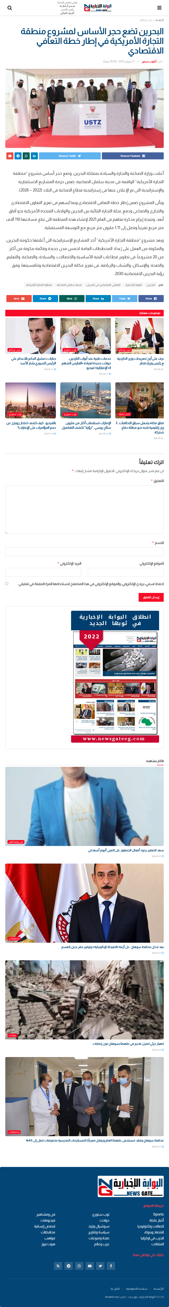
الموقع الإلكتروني (152, 563)
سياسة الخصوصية (136, 1288)
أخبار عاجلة (124, 414)
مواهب (49, 1238)
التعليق (157, 481)
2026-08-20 (158, 369)
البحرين (151, 284)
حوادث (12, 1035)
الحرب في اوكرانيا (152, 1238)
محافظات (14, 938)
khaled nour (112, 1296)
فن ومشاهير (16, 841)
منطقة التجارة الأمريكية (39, 284)
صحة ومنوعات (99, 1238)
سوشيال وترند (98, 1226)
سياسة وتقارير (98, 1232)
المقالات (157, 1244)
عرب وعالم (146, 20)
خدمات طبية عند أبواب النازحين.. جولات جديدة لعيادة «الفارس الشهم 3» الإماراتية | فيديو (86, 363)
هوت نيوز (48, 1244)
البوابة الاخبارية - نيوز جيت (141, 1296)
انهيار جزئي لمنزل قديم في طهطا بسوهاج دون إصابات (128, 1043)
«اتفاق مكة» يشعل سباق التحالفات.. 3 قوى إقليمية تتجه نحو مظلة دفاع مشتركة (141, 427)
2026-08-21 (156, 856)
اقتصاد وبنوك (154, 1232)
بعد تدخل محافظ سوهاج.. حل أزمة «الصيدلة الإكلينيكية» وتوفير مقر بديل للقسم (112, 947)
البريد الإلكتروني (69, 563)
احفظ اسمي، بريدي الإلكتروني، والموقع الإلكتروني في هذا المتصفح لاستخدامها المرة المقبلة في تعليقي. (91, 584)
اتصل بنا (115, 1288)
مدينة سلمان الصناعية (69, 284)
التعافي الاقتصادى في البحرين (103, 284)
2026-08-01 (103, 433)
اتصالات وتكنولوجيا (151, 1226)
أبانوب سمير (149, 61)
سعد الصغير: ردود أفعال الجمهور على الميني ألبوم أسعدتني (126, 850)
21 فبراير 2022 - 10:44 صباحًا (118, 61)
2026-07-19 (48, 433)
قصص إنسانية (44, 1226)
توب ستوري (70, 349)
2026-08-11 (48, 369)
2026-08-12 (103, 374)
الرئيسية (159, 1288)
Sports (158, 1214)
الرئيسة (159, 20)
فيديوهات (47, 1220)
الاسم (158, 543)
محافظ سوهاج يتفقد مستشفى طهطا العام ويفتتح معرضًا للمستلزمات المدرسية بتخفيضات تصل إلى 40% (95, 1140)
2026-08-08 (158, 438)
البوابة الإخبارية (133, 284)
